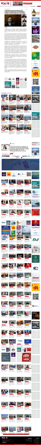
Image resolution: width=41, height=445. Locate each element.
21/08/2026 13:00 (27, 204)
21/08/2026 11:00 (19, 239)
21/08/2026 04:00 (27, 258)
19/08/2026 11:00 (27, 431)
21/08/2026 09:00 (19, 248)
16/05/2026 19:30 (19, 120)
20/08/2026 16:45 (4, 296)
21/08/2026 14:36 (4, 204)
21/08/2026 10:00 (12, 248)
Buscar (39, 6)
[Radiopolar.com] (1, 6)
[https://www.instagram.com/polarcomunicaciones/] (10, 4)
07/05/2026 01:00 (4, 130)
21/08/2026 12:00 (19, 214)
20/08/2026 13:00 (4, 315)
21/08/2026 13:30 (13, 143)
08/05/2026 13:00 (26, 120)
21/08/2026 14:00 (12, 204)
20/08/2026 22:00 (12, 277)
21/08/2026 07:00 (4, 258)
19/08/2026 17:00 (27, 406)
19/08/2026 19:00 (19, 394)
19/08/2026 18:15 (12, 406)
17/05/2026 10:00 (11, 120)
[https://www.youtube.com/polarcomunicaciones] (10, 5)
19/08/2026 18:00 (19, 406)
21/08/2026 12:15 (12, 214)
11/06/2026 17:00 (4, 110)
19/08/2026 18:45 (27, 394)
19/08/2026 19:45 (27, 381)
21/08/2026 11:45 (27, 214)
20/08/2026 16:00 (19, 296)
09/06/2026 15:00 (11, 110)
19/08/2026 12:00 (19, 431)
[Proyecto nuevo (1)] (27, 5)
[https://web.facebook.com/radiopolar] (10, 2)
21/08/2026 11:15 (12, 239)
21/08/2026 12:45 (4, 214)
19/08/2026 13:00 (12, 431)
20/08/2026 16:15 (12, 296)
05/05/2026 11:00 (19, 130)
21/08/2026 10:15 (4, 248)
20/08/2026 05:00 (27, 334)
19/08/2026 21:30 (27, 369)
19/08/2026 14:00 (4, 431)
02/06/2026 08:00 (26, 110)
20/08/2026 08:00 (4, 334)
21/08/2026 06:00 (12, 258)
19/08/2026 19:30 (4, 394)
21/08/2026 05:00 (19, 258)
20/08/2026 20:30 (27, 277)
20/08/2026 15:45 (27, 296)
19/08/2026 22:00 (19, 369)
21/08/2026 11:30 (4, 239)
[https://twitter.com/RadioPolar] (10, 3)
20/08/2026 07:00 (12, 334)
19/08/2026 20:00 (19, 381)
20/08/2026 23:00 (4, 277)
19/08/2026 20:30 (12, 381)
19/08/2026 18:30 (4, 406)
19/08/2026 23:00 (12, 369)
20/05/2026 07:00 (4, 120)
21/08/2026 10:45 (27, 239)
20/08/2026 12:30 (19, 315)
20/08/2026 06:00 (19, 334)
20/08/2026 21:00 (19, 277)
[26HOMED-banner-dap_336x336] (26, 234)
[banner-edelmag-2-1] (5, 234)
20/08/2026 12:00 (27, 315)
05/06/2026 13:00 (19, 110)
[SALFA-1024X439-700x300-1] (18, 5)
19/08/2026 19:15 (12, 394)
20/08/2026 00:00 (4, 369)
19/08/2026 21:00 (4, 381)
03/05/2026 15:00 (26, 130)
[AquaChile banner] (5, 361)
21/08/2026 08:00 (27, 248)
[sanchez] (26, 361)
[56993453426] (10, 1)
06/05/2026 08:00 (11, 130)
